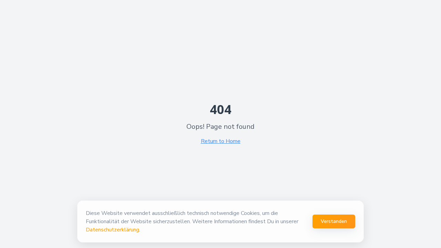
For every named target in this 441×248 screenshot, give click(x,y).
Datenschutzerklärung (112, 230)
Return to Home (220, 141)
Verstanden (334, 221)
